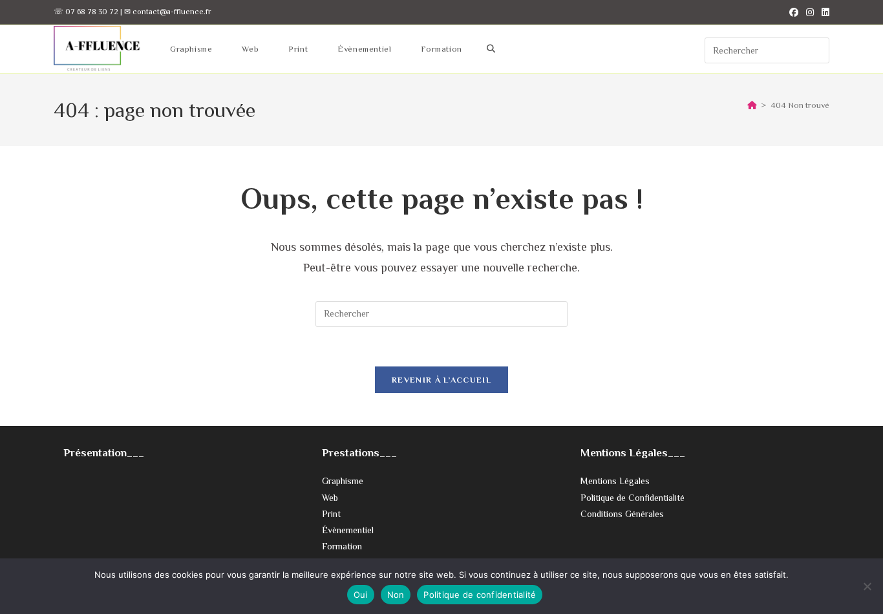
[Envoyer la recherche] (816, 48)
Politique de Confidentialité (632, 497)
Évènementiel (348, 530)
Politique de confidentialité (479, 594)
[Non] (866, 586)
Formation (342, 546)
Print (331, 514)
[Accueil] (752, 105)
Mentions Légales (615, 481)
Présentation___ (103, 453)
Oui (361, 594)
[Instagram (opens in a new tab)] (810, 12)
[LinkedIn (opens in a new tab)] (823, 12)
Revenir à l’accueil (441, 380)
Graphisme (342, 481)
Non (396, 594)
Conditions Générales (622, 514)
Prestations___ (359, 453)
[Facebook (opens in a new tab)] (793, 12)
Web (330, 497)
